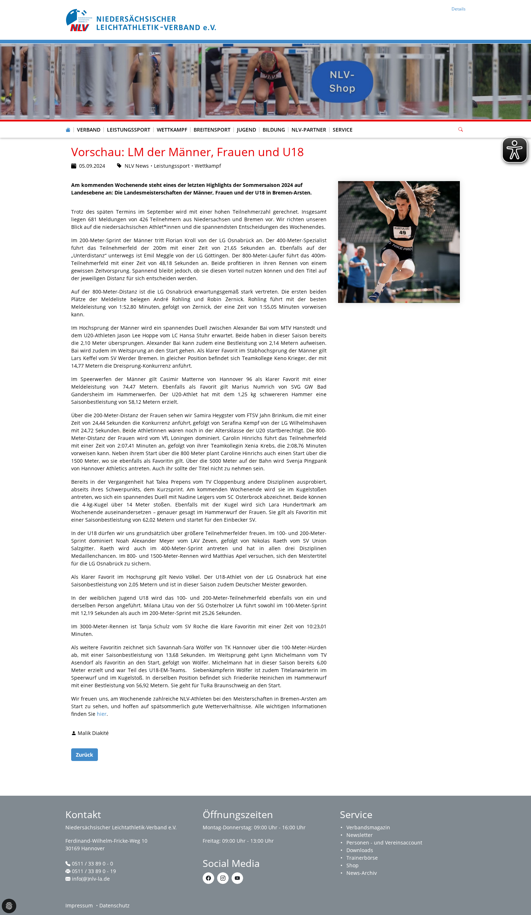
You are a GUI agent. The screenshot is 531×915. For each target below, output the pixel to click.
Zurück (84, 754)
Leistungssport (128, 129)
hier (102, 713)
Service (343, 129)
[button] (88, 122)
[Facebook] (208, 878)
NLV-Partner (309, 129)
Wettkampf (172, 129)
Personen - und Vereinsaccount (384, 842)
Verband (88, 129)
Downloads (359, 850)
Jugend (246, 129)
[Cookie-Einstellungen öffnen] (9, 906)
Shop (352, 865)
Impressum (79, 905)
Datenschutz (114, 905)
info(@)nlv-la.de (91, 878)
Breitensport (212, 129)
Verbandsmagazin (368, 827)
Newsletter (359, 834)
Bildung (274, 129)
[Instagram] (223, 878)
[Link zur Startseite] (142, 19)
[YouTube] (237, 878)
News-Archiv (361, 872)
